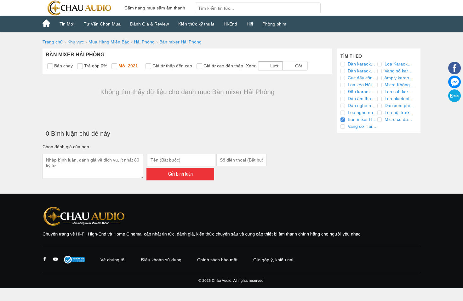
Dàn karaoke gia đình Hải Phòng (361, 63)
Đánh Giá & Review (149, 23)
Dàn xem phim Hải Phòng (398, 105)
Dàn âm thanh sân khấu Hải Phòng (361, 98)
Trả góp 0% (95, 65)
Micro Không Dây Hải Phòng (398, 84)
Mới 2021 (127, 65)
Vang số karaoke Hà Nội (398, 70)
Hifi (250, 23)
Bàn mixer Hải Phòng (361, 119)
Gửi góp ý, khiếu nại (273, 259)
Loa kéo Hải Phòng (361, 84)
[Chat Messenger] (454, 86)
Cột (298, 65)
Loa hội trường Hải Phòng (398, 112)
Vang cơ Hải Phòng (361, 126)
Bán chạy (63, 65)
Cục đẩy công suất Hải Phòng (361, 77)
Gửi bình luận (180, 174)
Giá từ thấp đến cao (171, 65)
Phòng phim (274, 23)
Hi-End (230, 23)
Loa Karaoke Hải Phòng (398, 63)
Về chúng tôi (112, 259)
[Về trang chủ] (79, 8)
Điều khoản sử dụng (161, 259)
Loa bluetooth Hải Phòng (398, 98)
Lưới (274, 65)
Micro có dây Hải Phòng (398, 119)
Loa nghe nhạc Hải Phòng (361, 112)
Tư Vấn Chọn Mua (102, 23)
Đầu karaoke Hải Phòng (361, 91)
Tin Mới (67, 23)
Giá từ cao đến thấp (222, 65)
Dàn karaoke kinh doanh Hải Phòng (361, 70)
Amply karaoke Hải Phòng (398, 77)
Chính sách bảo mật (217, 259)
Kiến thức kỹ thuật (196, 23)
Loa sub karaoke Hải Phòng (398, 91)
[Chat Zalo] (454, 100)
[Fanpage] (454, 72)
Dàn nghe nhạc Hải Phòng (361, 105)
